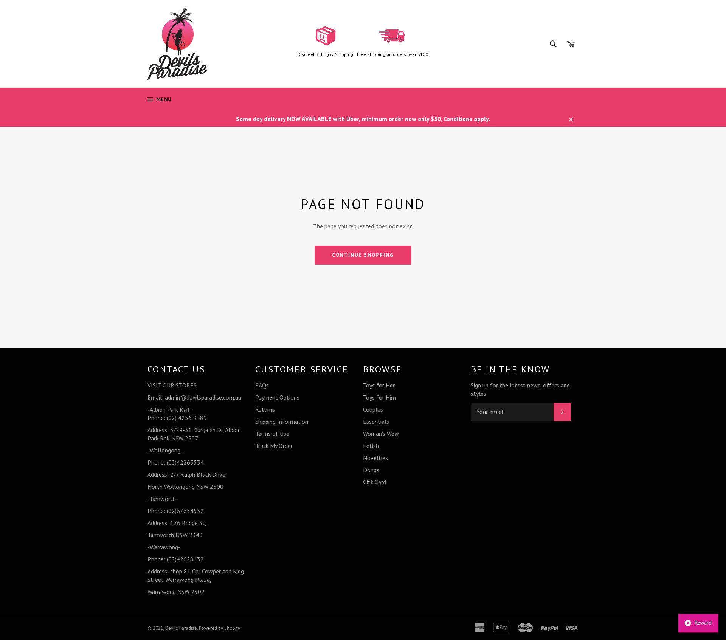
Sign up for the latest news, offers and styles (520, 389)
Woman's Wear (381, 433)
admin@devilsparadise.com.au (203, 397)
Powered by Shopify (219, 628)
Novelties (375, 458)
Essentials (376, 421)
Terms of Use (272, 433)
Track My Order (274, 445)
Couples (373, 409)
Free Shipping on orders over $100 (392, 54)
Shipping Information (281, 421)
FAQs (262, 385)
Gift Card (374, 482)
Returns (265, 409)
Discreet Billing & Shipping (325, 54)
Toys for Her (379, 385)
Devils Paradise (181, 628)
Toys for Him (379, 397)
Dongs (371, 470)
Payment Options (277, 397)
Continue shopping (363, 255)
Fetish (371, 445)
